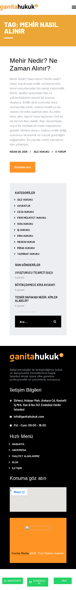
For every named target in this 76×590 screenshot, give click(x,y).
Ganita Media (20, 553)
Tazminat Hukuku (28, 253)
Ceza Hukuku (25, 211)
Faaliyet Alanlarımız (26, 456)
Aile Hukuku (25, 199)
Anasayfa (18, 444)
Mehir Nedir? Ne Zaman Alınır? (33, 64)
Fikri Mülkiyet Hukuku (31, 217)
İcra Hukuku (25, 223)
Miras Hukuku (26, 248)
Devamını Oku (22, 167)
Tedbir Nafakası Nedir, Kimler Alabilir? (36, 299)
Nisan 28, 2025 (19, 151)
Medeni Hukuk (26, 241)
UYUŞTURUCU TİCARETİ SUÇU (34, 272)
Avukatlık (23, 205)
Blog (15, 462)
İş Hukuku (23, 229)
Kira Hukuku (25, 235)
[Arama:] (38, 322)
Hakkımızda (19, 450)
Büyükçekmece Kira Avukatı (35, 285)
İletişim (17, 468)
